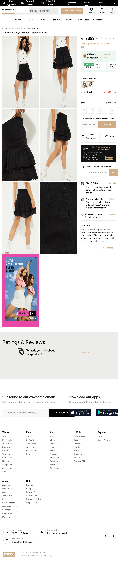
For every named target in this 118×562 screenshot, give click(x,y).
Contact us (31, 485)
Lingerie (5, 461)
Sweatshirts (55, 457)
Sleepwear (7, 464)
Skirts (52, 450)
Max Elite (6, 517)
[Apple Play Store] (80, 413)
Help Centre (31, 503)
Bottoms (6, 450)
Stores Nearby (104, 440)
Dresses (53, 454)
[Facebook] (98, 536)
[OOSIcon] (84, 84)
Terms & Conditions (29, 555)
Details (108, 157)
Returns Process (33, 492)
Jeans (52, 443)
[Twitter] (105, 536)
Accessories (8, 468)
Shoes (5, 471)
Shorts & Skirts (32, 28)
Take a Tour (7, 495)
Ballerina (54, 464)
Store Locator (8, 503)
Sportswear (7, 447)
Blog (4, 499)
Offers (100, 436)
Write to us (7, 488)
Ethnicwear (7, 457)
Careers (5, 492)
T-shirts (77, 457)
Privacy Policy (46, 555)
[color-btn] (84, 84)
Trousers (78, 454)
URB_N (5, 28)
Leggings (54, 447)
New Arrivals (79, 436)
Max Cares (7, 513)
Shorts (77, 447)
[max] (9, 554)
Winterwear (7, 454)
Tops (4, 436)
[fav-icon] (91, 10)
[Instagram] (113, 536)
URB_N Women (17, 28)
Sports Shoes (56, 461)
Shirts (52, 440)
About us (6, 485)
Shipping (30, 488)
